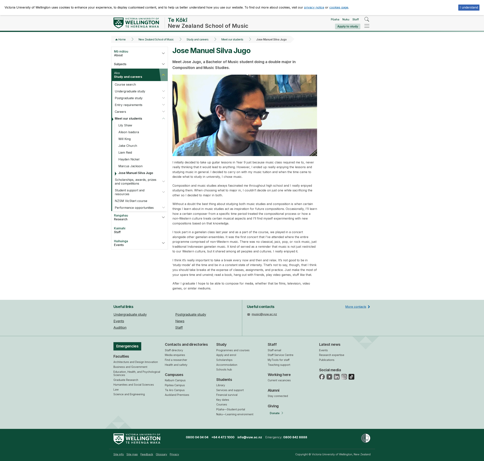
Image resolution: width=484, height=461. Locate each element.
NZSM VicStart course (131, 201)
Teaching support (279, 364)
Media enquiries (175, 355)
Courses (221, 404)
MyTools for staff (278, 359)
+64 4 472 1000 (222, 437)
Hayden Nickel (128, 159)
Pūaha (335, 19)
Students (224, 379)
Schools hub (224, 369)
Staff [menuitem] (179, 328)
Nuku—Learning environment (234, 414)
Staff (355, 19)
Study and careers (197, 39)
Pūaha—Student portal (230, 409)
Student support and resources (129, 192)
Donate (275, 413)
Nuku (345, 19)
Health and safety (176, 364)
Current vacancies (279, 380)
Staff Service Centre (280, 355)
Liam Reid (125, 152)
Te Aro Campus (175, 390)
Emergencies (127, 346)
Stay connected (278, 396)
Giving (273, 406)
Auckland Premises (177, 394)
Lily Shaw (125, 125)
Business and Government (130, 366)
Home (122, 39)
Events (121, 243)
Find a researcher (176, 359)
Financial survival (226, 394)
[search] (367, 19)
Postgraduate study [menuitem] (190, 314)
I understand (469, 7)
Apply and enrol (226, 355)
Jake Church (127, 146)
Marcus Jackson (130, 166)
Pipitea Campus (175, 385)
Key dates (222, 399)
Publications (326, 359)
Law (116, 389)
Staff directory (174, 350)
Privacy (174, 454)
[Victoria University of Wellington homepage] (136, 23)
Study (221, 344)
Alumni (273, 390)
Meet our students (232, 39)
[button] (163, 53)
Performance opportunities (134, 208)
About (121, 53)
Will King (124, 139)
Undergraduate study (130, 91)
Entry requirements (128, 105)
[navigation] (367, 26)
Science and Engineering (129, 394)
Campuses (174, 374)
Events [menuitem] (118, 321)
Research (121, 217)
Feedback (146, 454)
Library (220, 385)
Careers (120, 112)
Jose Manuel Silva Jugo (135, 173)
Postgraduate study (129, 98)
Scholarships (224, 359)
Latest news (330, 344)
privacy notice (314, 7)
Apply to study (347, 26)
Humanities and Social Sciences (133, 384)
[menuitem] (118, 454)
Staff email (274, 350)
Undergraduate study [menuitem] (130, 314)
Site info (118, 454)
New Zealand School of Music (156, 39)
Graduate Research (125, 379)
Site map (132, 454)
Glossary (161, 454)
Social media (330, 370)
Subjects (120, 64)
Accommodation (226, 364)
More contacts (355, 307)
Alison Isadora (128, 132)
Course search (125, 84)
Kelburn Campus (175, 380)
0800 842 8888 (295, 437)
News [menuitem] (179, 321)
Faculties (121, 356)
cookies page (338, 7)
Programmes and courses (233, 350)
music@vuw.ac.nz (264, 314)
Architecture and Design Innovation (135, 362)
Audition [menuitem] (119, 328)
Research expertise (331, 355)
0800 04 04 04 (197, 437)
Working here (279, 374)
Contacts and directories (186, 344)
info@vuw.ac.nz (249, 437)
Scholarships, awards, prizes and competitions (135, 181)
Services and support (230, 390)
